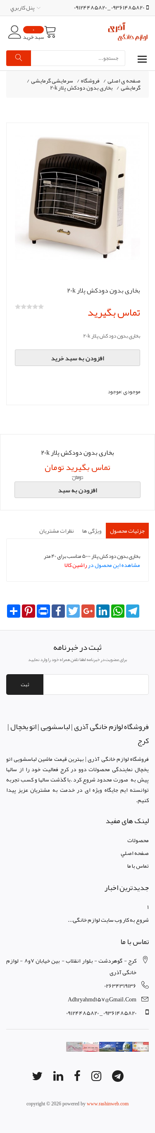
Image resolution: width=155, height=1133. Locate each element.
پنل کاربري (22, 7)
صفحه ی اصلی (124, 81)
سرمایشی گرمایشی (52, 81)
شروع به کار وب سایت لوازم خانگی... (108, 919)
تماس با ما (138, 865)
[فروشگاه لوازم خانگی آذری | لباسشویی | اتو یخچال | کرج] (128, 32)
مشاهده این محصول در (102, 565)
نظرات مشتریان (56, 530)
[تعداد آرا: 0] (18, 306)
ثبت (25, 684)
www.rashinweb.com (108, 1104)
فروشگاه (90, 81)
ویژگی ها (92, 530)
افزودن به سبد (77, 490)
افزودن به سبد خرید (77, 358)
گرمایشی (131, 88)
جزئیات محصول (127, 530)
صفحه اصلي (135, 853)
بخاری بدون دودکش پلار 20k (81, 88)
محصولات (138, 840)
